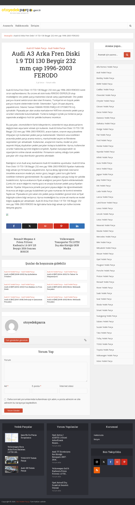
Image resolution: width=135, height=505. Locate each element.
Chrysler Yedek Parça (105, 101)
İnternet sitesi (66, 386)
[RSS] (97, 470)
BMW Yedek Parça (104, 84)
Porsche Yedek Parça (106, 270)
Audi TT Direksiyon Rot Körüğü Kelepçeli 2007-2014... (61, 455)
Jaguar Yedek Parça (105, 174)
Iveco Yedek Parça (104, 168)
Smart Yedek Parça (105, 310)
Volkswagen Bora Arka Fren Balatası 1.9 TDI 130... (16, 449)
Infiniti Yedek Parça (105, 157)
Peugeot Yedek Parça (106, 265)
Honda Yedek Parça (105, 146)
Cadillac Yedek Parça (105, 89)
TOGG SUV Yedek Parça (29, 459)
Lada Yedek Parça (104, 191)
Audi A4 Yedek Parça (12, 272)
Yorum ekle (51, 82)
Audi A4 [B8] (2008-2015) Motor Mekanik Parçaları (64, 300)
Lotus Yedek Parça (104, 219)
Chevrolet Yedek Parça (106, 95)
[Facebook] (110, 462)
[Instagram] (97, 462)
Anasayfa (8, 25)
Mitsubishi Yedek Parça (106, 248)
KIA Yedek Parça (103, 185)
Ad (6, 386)
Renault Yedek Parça (105, 282)
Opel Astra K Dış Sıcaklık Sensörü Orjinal (60, 485)
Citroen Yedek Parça (105, 106)
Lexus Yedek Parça (105, 208)
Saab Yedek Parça (104, 293)
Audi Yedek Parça (56, 48)
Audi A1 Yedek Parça (12, 297)
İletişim (35, 25)
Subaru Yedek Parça (105, 321)
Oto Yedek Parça (22, 501)
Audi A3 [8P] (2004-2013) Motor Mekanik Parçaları (63, 288)
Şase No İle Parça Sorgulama (29, 436)
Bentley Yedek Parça (105, 78)
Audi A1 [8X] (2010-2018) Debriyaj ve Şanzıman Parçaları (23, 300)
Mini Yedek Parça (104, 242)
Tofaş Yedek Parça (105, 338)
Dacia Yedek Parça (104, 112)
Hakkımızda (21, 25)
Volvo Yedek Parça (104, 361)
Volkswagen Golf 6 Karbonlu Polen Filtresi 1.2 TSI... (60, 471)
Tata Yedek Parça (104, 333)
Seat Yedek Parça (104, 299)
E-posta (36, 386)
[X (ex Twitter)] (104, 462)
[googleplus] (117, 462)
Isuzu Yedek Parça (104, 163)
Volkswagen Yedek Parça (107, 355)
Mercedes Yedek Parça (106, 236)
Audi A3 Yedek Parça (36, 48)
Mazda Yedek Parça (105, 231)
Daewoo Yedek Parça (106, 118)
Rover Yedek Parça (105, 287)
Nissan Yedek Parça (105, 253)
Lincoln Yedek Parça (105, 214)
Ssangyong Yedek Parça (107, 316)
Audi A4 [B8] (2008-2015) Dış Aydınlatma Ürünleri (20, 275)
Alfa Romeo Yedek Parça (107, 67)
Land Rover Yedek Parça (107, 202)
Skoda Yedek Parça (105, 304)
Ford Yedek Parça (104, 140)
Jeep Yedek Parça (104, 180)
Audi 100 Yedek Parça (28, 469)
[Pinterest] (124, 462)
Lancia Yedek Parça (105, 197)
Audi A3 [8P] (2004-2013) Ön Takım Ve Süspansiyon (62, 275)
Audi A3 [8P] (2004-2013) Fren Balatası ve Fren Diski (23, 288)
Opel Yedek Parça (104, 259)
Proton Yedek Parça (105, 276)
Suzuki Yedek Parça (105, 327)
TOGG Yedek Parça (105, 344)
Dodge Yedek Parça (105, 129)
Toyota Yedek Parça (105, 350)
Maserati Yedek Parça (106, 225)
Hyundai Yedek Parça (105, 151)
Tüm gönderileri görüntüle (17, 340)
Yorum (7, 360)
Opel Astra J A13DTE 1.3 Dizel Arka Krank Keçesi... (59, 439)
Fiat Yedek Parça (104, 135)
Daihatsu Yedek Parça (106, 123)
